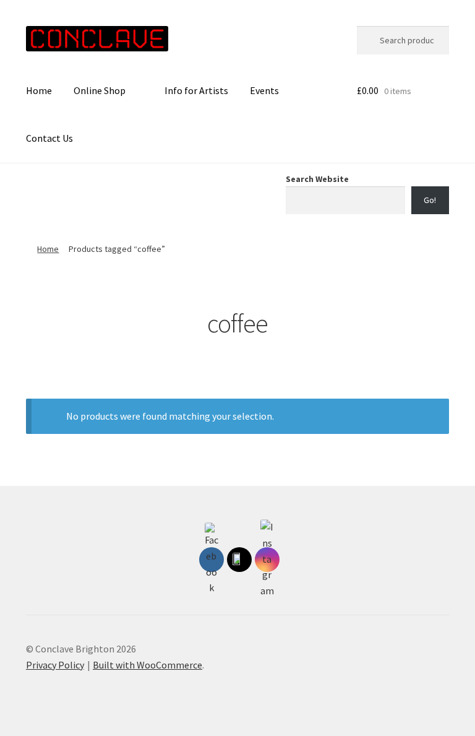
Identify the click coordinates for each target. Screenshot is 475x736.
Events (264, 90)
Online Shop (100, 90)
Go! (430, 200)
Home (39, 90)
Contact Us (49, 138)
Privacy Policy (55, 665)
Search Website (317, 178)
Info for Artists (196, 90)
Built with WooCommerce (147, 665)
